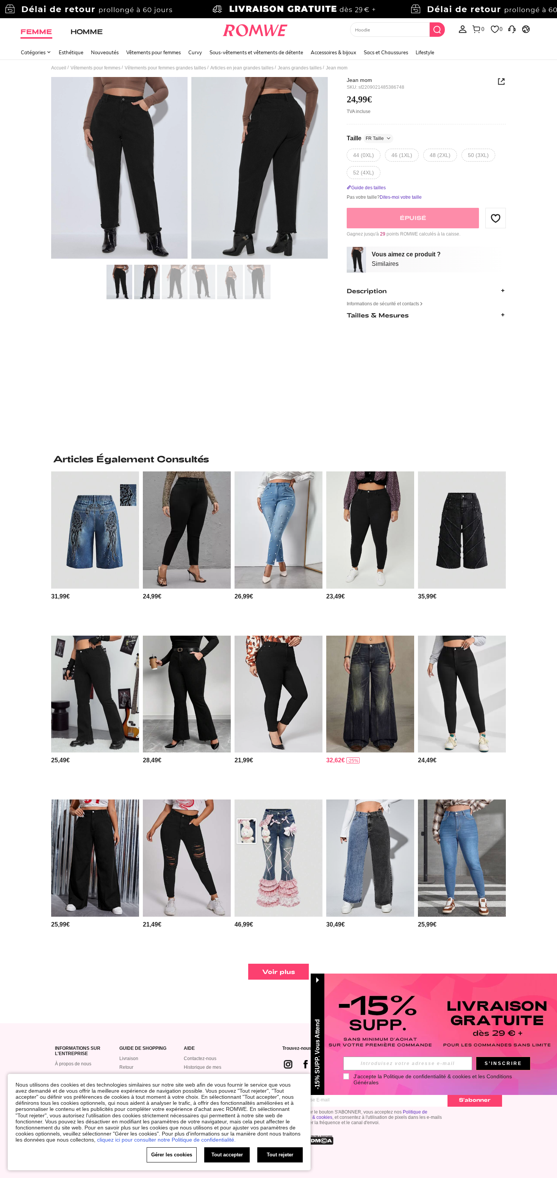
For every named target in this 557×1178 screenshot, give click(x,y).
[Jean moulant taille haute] (187, 530)
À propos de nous (73, 1063)
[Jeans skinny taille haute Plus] (462, 694)
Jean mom (359, 80)
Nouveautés (105, 52)
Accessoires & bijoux (333, 52)
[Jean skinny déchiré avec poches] (187, 858)
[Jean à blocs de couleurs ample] (370, 858)
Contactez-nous (200, 1058)
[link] (278, 9)
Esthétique (71, 52)
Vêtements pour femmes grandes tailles (165, 68)
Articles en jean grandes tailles (242, 68)
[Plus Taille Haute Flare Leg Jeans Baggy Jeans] (95, 858)
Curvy (195, 52)
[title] (278, 459)
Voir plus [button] (278, 971)
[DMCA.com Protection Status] (319, 1140)
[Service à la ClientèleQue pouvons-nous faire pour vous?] (511, 28)
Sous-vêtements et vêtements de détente (256, 52)
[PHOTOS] (189, 169)
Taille (365, 138)
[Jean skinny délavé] (462, 858)
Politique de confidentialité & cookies (427, 1076)
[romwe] (255, 28)
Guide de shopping (142, 1048)
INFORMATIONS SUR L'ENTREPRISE (77, 1051)
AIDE (189, 1048)
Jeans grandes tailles (300, 68)
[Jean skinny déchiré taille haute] (370, 530)
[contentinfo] (60, 596)
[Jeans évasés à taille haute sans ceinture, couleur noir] (95, 694)
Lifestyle (425, 52)
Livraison (128, 1058)
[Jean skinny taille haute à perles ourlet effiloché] (278, 530)
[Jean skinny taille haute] (278, 694)
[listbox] (462, 28)
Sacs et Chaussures (386, 52)
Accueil (58, 68)
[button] (495, 218)
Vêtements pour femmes (153, 52)
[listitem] (95, 550)
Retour (126, 1067)
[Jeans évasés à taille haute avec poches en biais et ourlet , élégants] (187, 694)
